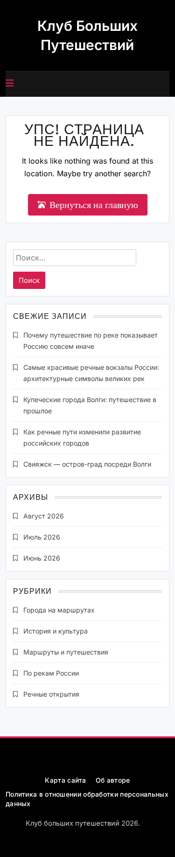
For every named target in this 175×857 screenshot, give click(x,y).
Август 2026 (43, 516)
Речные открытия (51, 694)
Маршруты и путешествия (65, 652)
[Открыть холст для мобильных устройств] (10, 83)
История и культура (55, 631)
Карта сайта (65, 780)
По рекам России (51, 673)
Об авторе (113, 780)
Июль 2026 (41, 537)
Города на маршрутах (59, 610)
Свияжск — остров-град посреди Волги (87, 464)
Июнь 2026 (41, 558)
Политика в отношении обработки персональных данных (87, 798)
